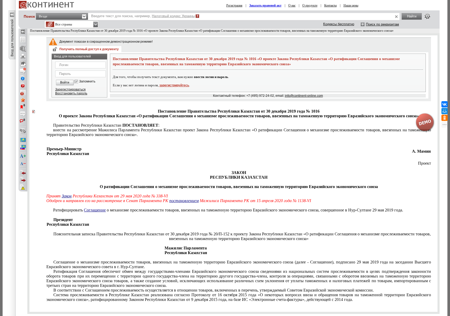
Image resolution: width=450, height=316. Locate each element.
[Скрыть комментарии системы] (23, 71)
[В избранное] (23, 100)
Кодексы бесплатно (338, 24)
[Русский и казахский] (23, 147)
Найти (411, 16)
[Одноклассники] (444, 118)
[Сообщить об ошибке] (23, 187)
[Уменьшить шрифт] (23, 163)
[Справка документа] (23, 85)
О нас (292, 5)
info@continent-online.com (304, 96)
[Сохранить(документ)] (23, 49)
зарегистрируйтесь (174, 85)
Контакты (330, 5)
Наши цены (350, 5)
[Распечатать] (23, 56)
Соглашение (95, 210)
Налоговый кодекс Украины (173, 16)
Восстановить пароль (71, 93)
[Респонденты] (23, 180)
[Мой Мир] (444, 111)
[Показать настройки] (427, 16)
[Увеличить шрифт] (23, 156)
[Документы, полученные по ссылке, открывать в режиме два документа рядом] (23, 40)
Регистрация (234, 5)
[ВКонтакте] (444, 104)
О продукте (309, 5)
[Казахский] (23, 140)
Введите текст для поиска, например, (143, 16)
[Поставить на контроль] (23, 92)
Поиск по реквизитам (382, 24)
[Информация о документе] (23, 78)
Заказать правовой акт (265, 5)
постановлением (184, 200)
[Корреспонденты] (23, 173)
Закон (67, 196)
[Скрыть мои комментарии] (23, 114)
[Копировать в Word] (23, 63)
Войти (64, 82)
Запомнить (87, 81)
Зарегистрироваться (70, 89)
